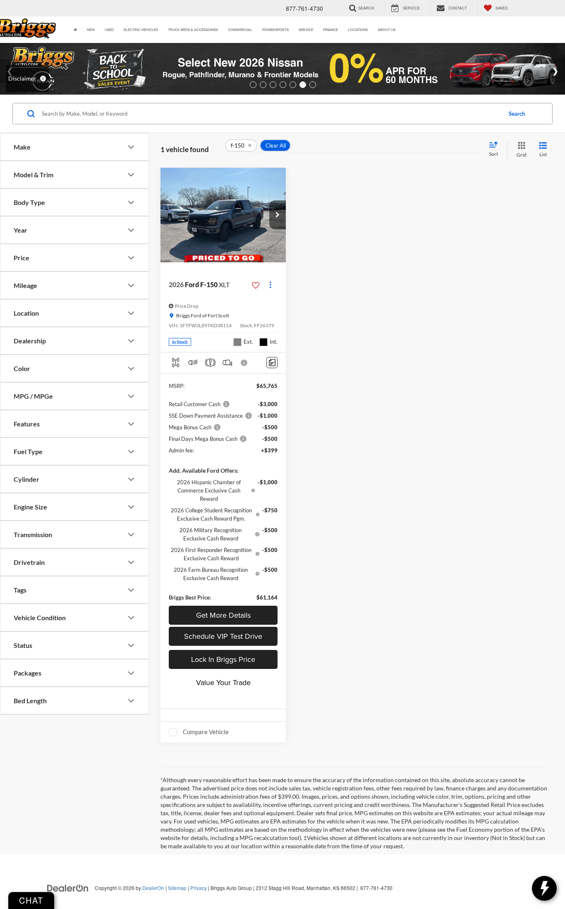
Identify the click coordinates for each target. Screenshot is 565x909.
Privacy (198, 887)
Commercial (240, 29)
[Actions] (270, 285)
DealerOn (153, 887)
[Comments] (272, 362)
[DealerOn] (68, 887)
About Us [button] (386, 29)
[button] (277, 214)
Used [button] (109, 29)
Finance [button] (330, 29)
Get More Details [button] (223, 615)
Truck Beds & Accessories (193, 29)
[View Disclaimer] (244, 362)
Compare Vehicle (206, 731)
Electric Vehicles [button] (141, 29)
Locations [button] (358, 29)
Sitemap (177, 887)
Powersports (275, 29)
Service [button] (306, 29)
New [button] (91, 29)
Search (517, 113)
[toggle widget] (544, 888)
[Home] (75, 30)
